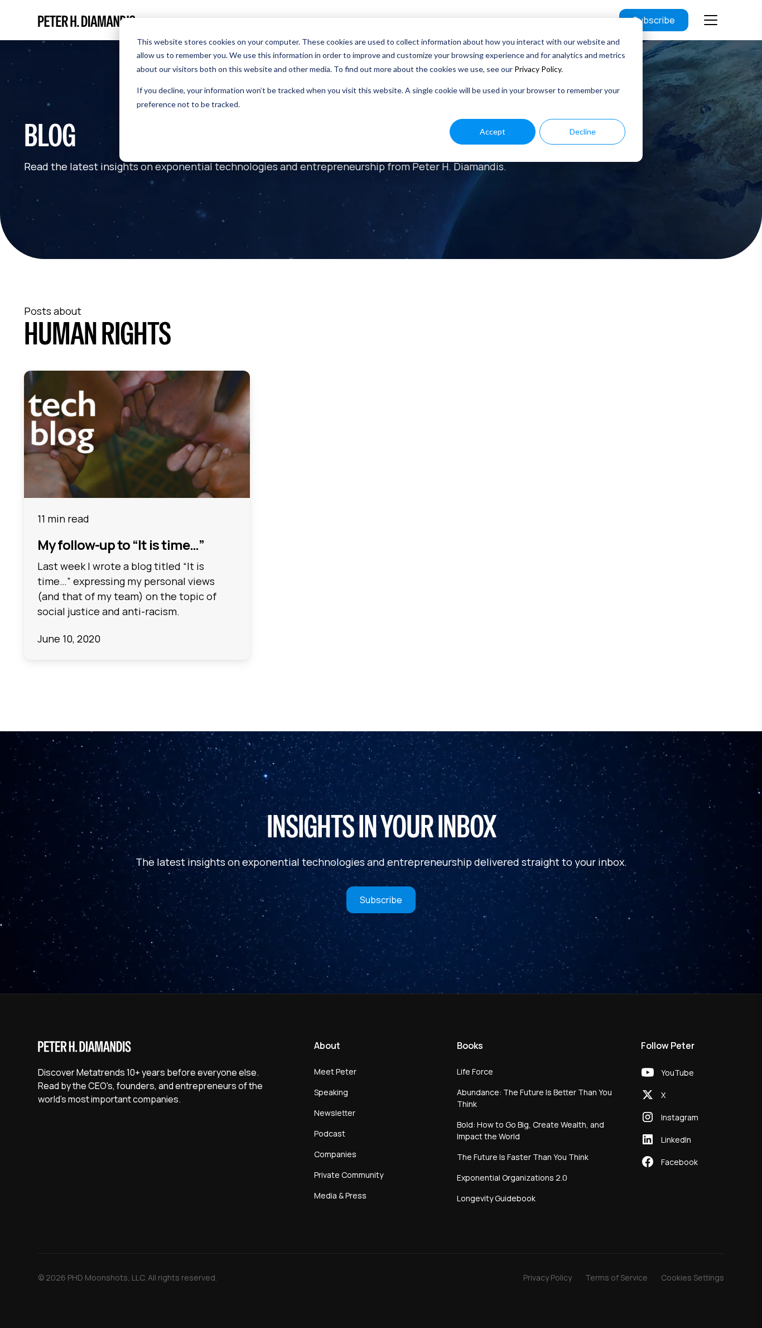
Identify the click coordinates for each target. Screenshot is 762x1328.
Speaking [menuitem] (331, 1092)
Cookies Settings (692, 1277)
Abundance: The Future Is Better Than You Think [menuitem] (534, 1098)
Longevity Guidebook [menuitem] (496, 1198)
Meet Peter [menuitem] (335, 1071)
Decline (583, 131)
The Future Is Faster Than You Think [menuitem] (523, 1157)
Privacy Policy (537, 69)
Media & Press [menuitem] (340, 1195)
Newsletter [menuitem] (334, 1113)
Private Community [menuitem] (348, 1174)
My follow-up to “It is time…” (120, 544)
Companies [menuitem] (335, 1154)
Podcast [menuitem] (329, 1133)
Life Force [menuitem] (475, 1071)
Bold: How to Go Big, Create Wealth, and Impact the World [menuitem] (530, 1130)
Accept (492, 131)
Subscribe (654, 20)
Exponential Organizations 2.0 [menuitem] (512, 1177)
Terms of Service (616, 1277)
